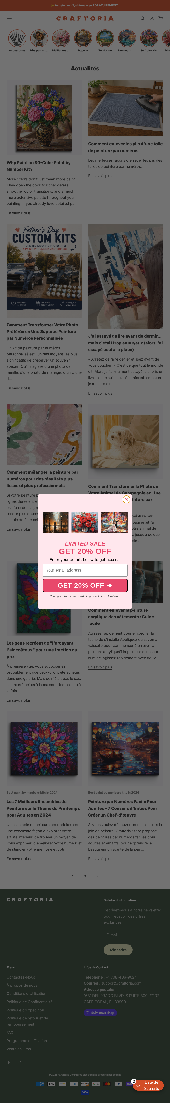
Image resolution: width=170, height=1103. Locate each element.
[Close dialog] (126, 499)
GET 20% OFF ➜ (85, 585)
